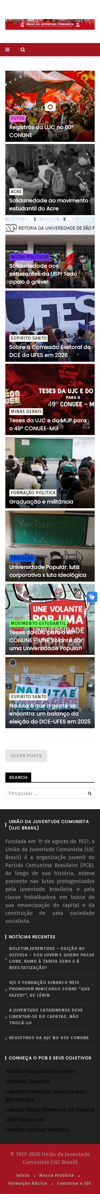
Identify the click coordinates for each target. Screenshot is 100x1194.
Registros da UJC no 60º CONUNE (49, 1037)
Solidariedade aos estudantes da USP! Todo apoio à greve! (43, 273)
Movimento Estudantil (38, 623)
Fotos (18, 118)
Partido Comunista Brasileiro (40, 1071)
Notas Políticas (30, 256)
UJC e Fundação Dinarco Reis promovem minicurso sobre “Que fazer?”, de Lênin (49, 989)
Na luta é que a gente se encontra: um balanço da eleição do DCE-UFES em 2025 (50, 713)
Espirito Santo (29, 338)
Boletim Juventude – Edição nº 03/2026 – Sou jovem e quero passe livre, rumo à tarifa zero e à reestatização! (52, 958)
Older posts (26, 756)
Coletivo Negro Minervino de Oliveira (49, 1109)
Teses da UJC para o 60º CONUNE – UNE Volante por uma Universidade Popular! (46, 640)
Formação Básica (27, 1183)
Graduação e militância (41, 501)
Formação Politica (33, 492)
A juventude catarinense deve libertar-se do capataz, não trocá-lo (46, 1016)
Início (22, 1175)
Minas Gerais (26, 411)
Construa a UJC (74, 1183)
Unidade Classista (27, 1081)
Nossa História (56, 1175)
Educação (22, 558)
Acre (16, 191)
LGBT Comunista (25, 1119)
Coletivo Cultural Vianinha (37, 1130)
